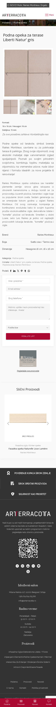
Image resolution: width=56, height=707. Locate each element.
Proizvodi (27, 682)
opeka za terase (33, 262)
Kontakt (22, 688)
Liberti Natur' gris (17, 262)
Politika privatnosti (40, 688)
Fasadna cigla (21, 445)
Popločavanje (8, 265)
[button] (6, 74)
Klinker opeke (35, 445)
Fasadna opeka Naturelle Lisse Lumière (28, 448)
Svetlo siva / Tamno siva (42, 242)
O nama (10, 688)
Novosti (40, 682)
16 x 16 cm (48, 249)
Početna (6, 22)
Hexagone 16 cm (34, 249)
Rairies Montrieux (45, 235)
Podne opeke (20, 22)
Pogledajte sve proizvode (28, 371)
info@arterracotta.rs (27, 601)
